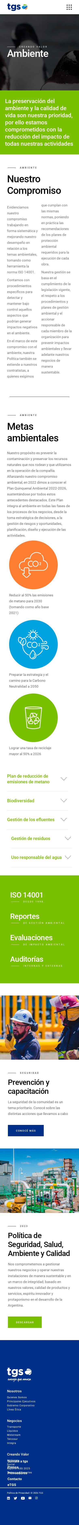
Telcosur (12, 1439)
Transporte (14, 1426)
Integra (11, 1443)
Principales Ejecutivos (21, 1401)
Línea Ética (14, 1409)
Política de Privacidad (18, 1493)
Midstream (14, 1435)
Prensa (12, 1467)
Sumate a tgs (17, 1461)
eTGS (11, 1485)
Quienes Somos (17, 1397)
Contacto (14, 1479)
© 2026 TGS (37, 1493)
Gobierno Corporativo (21, 1405)
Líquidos (12, 1430)
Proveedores (17, 1473)
